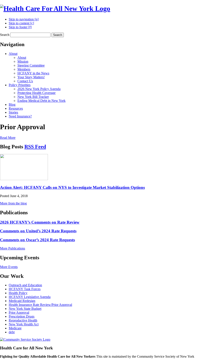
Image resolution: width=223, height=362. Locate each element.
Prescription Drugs (21, 316)
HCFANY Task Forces (25, 289)
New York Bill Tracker (33, 97)
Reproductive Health (23, 320)
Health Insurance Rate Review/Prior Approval (40, 305)
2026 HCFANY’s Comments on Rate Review (39, 222)
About (13, 53)
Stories (13, 112)
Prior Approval (19, 312)
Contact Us (25, 81)
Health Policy (18, 293)
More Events (9, 267)
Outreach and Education (25, 285)
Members (23, 69)
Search (4, 35)
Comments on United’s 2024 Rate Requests (38, 231)
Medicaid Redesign (22, 301)
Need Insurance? (20, 116)
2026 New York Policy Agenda (39, 89)
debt (12, 332)
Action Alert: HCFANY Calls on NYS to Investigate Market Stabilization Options (72, 187)
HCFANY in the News (33, 73)
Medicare (15, 328)
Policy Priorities (19, 85)
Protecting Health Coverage (36, 93)
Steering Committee (31, 65)
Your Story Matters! (31, 77)
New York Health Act (24, 324)
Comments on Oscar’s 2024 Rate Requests (37, 240)
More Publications (12, 248)
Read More (7, 137)
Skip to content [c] (21, 23)
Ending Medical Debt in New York (41, 100)
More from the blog (13, 203)
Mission (22, 61)
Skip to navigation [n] (24, 19)
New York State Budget (25, 308)
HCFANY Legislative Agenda (30, 297)
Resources (16, 108)
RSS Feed (35, 146)
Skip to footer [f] (20, 27)
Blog (12, 104)
